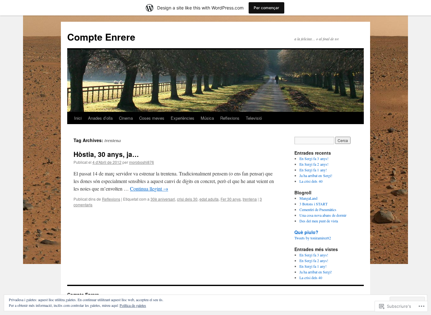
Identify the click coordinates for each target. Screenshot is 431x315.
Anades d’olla (100, 118)
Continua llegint (149, 188)
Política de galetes (133, 305)
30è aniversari (163, 199)
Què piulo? (306, 232)
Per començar (266, 7)
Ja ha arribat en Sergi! (315, 175)
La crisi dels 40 (310, 181)
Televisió (254, 118)
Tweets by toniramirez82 (312, 237)
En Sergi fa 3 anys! (313, 158)
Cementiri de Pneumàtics (317, 209)
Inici (78, 118)
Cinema (126, 118)
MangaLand (308, 198)
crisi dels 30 (187, 199)
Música (207, 118)
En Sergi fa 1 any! (313, 169)
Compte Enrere (101, 36)
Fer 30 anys (231, 199)
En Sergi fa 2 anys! (313, 164)
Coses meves (151, 118)
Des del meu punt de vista (318, 220)
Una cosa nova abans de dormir (322, 215)
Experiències (182, 118)
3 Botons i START (313, 203)
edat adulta (209, 199)
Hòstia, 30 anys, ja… (106, 154)
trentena (250, 199)
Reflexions (229, 118)
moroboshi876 (141, 162)
